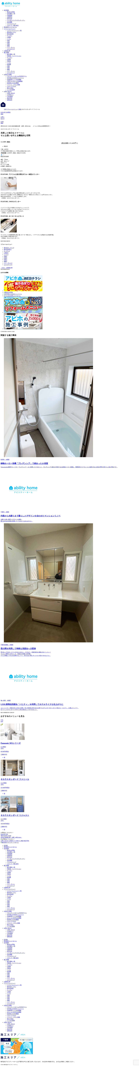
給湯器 (9, 64)
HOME (6, 845)
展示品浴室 (10, 34)
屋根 (8, 45)
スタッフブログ (11, 86)
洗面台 (9, 61)
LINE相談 (10, 96)
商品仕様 (3, 156)
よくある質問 (11, 89)
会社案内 (6, 10)
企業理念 (9, 17)
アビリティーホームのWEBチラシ (17, 76)
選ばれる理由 (11, 12)
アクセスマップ (11, 23)
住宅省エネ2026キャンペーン (15, 78)
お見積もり (10, 95)
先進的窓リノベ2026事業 (14, 79)
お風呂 (9, 37)
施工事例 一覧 (11, 54)
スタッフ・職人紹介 (13, 25)
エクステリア (11, 49)
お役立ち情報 (8, 74)
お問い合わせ (8, 91)
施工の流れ (10, 88)
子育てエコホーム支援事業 (15, 81)
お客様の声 (7, 51)
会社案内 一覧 (11, 13)
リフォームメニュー (9, 28)
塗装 (8, 44)
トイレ (9, 39)
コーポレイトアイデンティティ (16, 20)
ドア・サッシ (11, 47)
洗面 (8, 40)
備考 (7, 156)
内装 (8, 42)
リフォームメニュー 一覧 (14, 30)
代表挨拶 (9, 15)
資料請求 (9, 100)
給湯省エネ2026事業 (13, 83)
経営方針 (9, 18)
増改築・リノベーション (14, 56)
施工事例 (6, 52)
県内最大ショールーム (10, 27)
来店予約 (9, 98)
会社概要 (9, 22)
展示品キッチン (11, 32)
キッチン (9, 35)
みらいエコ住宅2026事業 (14, 918)
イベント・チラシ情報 (13, 84)
